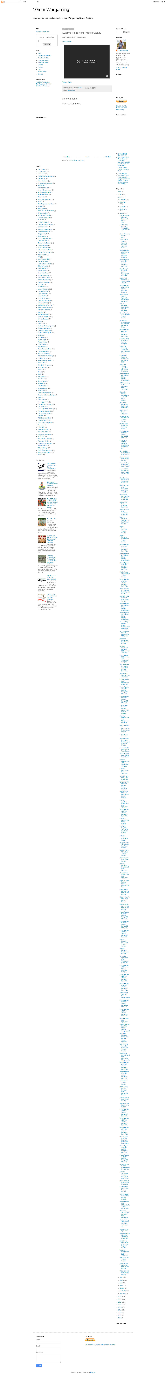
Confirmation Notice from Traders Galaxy (124, 1189)
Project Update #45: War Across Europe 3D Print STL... (124, 333)
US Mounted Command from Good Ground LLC (124, 405)
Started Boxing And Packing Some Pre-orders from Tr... (124, 1223)
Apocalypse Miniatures (45, 183)
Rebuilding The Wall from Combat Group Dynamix (124, 785)
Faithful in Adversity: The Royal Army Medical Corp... (125, 350)
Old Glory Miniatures (44, 328)
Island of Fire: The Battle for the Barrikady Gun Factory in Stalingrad (52, 539)
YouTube (40, 67)
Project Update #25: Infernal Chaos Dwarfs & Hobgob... (124, 254)
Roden (40, 374)
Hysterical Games (43, 275)
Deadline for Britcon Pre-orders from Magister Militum (124, 1244)
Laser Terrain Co (43, 298)
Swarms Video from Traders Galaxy (124, 859)
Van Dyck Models (43, 432)
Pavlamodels (42, 346)
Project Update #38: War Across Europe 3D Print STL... (124, 915)
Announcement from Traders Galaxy (124, 458)
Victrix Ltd (41, 436)
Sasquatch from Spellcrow (124, 1230)
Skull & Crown (42, 386)
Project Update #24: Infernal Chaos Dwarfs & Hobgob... (124, 289)
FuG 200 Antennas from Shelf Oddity (124, 838)
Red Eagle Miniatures (44, 365)
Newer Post (66, 157)
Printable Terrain (43, 358)
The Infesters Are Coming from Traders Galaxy (124, 892)
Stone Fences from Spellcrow (124, 412)
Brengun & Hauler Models (46, 211)
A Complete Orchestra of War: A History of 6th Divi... (125, 280)
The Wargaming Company (46, 409)
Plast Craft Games (43, 353)
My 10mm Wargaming (43, 82)
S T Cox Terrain (42, 376)
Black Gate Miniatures (44, 199)
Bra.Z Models (42, 208)
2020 (120, 194)
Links (39, 69)
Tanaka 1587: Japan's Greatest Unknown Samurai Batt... (124, 244)
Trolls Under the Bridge (45, 422)
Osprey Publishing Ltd (44, 333)
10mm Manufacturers (44, 55)
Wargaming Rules (43, 60)
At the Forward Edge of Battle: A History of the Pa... (124, 884)
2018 (120, 1297)
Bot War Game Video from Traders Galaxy (124, 853)
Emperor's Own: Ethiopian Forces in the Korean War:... (124, 219)
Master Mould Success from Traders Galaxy (125, 574)
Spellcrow (41, 390)
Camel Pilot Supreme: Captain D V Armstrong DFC (124, 359)
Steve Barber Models (44, 393)
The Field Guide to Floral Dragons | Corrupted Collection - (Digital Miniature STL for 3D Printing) (124, 161)
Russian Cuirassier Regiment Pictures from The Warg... (124, 649)
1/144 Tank (41, 174)
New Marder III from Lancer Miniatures (124, 1182)
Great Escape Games (44, 264)
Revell (40, 372)
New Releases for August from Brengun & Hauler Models (125, 742)
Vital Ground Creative (44, 438)
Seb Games (41, 379)
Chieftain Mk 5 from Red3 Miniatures (124, 777)
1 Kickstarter (41, 169)
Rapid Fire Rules (52, 519)
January (122, 1293)
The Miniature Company (45, 404)
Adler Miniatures (43, 181)
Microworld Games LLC (45, 305)
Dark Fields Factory (44, 231)
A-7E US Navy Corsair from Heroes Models (124, 1196)
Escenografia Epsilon (44, 243)
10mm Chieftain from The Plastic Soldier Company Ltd (125, 1028)
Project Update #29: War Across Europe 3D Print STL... (124, 1113)
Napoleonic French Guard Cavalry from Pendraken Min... (125, 324)
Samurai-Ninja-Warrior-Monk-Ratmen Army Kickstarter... (125, 625)
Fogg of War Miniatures (45, 252)
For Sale (40, 65)
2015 (120, 1305)
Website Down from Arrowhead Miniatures (124, 512)
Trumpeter (41, 425)
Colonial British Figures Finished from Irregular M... (125, 1166)
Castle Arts (41, 220)
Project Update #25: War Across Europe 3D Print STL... (124, 1158)
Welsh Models (42, 445)
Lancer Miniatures (43, 289)
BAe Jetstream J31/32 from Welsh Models (51, 577)
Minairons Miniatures (44, 307)
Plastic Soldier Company (45, 356)
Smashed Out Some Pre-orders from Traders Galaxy (124, 1048)
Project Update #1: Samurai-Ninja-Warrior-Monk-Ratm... (125, 616)
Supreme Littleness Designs (46, 395)
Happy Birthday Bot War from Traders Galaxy (124, 418)
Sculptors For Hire (43, 58)
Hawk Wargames (43, 268)
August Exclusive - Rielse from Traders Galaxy (124, 943)
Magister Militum (43, 303)
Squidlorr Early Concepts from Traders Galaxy (124, 598)
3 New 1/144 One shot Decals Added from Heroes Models (124, 709)
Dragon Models (42, 234)
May (121, 1283)
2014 (120, 1307)
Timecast (40, 415)
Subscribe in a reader (42, 32)
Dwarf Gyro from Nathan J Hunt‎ (125, 235)
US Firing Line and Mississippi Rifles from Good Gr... (124, 489)
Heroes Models (42, 270)
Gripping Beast (42, 266)
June (121, 1280)
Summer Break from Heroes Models (124, 1105)
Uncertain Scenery (43, 429)
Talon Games (42, 399)
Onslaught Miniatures (44, 330)
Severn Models (42, 381)
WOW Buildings (42, 448)
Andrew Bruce (123, 50)
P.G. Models (41, 337)
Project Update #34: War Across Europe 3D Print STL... (124, 987)
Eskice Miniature (43, 245)
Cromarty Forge (42, 227)
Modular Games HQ (44, 314)
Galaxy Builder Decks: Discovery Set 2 (123, 169)
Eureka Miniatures (43, 247)
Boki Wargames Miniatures (46, 204)
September (123, 209)
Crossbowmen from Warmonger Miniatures (124, 682)
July (121, 1277)
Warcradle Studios (43, 441)
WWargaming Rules (44, 452)
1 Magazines (42, 171)
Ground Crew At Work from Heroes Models (124, 899)
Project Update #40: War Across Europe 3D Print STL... (124, 699)
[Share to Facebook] (93, 88)
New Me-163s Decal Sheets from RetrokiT (125, 452)
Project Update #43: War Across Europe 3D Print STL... (124, 566)
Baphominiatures (43, 194)
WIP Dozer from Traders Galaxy (124, 1259)
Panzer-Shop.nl (42, 342)
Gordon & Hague (43, 261)
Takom (40, 397)
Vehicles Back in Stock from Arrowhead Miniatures (125, 1236)
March (122, 1288)
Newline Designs (43, 319)
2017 (120, 1299)
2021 (120, 192)
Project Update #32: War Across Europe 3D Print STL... (124, 1013)
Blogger (92, 1372)
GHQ (39, 257)
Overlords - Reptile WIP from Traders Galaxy (124, 641)
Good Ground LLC (43, 259)
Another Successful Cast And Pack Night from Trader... (124, 1175)
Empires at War (42, 241)
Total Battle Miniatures (44, 418)
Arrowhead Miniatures (44, 192)
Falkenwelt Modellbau (44, 250)
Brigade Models (43, 213)
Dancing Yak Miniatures (45, 229)
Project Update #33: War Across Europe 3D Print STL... (124, 1003)
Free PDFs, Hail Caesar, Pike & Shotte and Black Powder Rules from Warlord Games (52, 503)
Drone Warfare (122, 173)
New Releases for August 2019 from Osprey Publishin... (124, 668)
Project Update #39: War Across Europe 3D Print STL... (124, 813)
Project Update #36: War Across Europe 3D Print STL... (124, 934)
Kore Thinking (42, 287)
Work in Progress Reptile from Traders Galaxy (124, 539)
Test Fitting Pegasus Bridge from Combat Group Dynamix (124, 1038)
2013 (120, 1310)
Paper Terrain (42, 344)
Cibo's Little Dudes (43, 222)
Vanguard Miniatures (44, 434)
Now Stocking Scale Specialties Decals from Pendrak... (124, 298)
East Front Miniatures (42, 86)
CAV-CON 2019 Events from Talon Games (125, 749)
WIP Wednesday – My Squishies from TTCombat (125, 386)
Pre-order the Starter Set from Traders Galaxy (124, 1266)
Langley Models (43, 291)
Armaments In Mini (43, 188)
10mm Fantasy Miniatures (46, 176)
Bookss (40, 206)
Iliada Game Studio (44, 277)
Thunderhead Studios (44, 413)
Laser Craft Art (42, 296)
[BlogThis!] (89, 88)
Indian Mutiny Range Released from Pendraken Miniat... (124, 1091)
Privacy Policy (42, 72)
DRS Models (42, 236)
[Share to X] (91, 88)
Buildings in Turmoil (44, 215)
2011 (120, 1315)
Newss (40, 321)
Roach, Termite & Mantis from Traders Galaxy (125, 315)
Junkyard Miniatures (44, 282)
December (123, 199)
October (122, 206)
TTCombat (41, 427)
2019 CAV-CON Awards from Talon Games (125, 755)
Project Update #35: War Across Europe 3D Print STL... (124, 978)
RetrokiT (40, 370)
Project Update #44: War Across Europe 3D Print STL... (124, 434)
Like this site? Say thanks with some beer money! (121, 108)
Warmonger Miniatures (45, 443)
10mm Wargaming (51, 9)
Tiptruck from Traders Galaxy (124, 1082)
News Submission (43, 62)
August (122, 213)
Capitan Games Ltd (44, 218)
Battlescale (41, 197)
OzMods (40, 335)
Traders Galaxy (67, 82)
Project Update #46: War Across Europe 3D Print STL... (124, 263)
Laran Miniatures (43, 294)
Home (87, 157)
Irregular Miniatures (44, 280)
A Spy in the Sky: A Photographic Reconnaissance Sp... (125, 728)
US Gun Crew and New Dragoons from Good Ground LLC (124, 1140)
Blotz (39, 201)
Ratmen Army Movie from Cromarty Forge (124, 426)
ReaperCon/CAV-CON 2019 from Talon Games (124, 845)
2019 (120, 197)
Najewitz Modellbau (44, 317)
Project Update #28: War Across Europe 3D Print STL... (124, 1122)
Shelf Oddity (41, 383)
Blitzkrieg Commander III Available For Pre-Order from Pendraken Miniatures (51, 560)
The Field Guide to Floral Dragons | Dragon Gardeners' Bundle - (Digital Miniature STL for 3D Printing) (124, 180)
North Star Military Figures (46, 326)
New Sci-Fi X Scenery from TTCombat (125, 675)
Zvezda (40, 455)
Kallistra (40, 284)
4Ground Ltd (42, 178)
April (121, 1285)
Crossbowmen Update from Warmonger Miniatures (124, 480)
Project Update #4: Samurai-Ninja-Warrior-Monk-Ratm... (125, 377)
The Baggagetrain (43, 402)
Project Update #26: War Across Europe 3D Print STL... (124, 1149)
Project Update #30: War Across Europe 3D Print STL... (124, 1075)
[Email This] (86, 88)
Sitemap (40, 74)
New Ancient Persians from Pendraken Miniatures (125, 497)
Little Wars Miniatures (44, 300)
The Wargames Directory (43, 84)
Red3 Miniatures (43, 367)
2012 (120, 1312)
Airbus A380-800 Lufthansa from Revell (124, 504)
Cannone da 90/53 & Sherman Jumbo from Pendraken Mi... (124, 444)
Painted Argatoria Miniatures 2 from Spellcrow (124, 804)
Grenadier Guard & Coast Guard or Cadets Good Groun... (124, 396)
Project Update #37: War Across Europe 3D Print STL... (124, 924)
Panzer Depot (42, 340)
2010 (120, 1318)
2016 (120, 1302)
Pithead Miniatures (43, 351)
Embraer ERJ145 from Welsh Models (124, 821)
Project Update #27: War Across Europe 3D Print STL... (124, 1131)
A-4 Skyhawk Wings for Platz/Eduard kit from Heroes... (124, 794)
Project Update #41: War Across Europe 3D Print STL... (124, 690)
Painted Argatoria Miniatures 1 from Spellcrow (124, 867)
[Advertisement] (47, 101)
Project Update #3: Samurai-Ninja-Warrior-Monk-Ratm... (125, 557)
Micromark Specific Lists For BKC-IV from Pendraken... (124, 1214)
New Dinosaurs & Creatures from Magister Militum (125, 591)
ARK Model (41, 185)
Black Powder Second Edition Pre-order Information (51, 597)
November (123, 202)
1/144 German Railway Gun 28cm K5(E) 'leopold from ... (124, 472)
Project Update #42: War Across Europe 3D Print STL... (124, 548)
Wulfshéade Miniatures (45, 450)
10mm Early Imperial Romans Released (52, 483)
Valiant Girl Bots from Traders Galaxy (124, 1272)
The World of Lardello (44, 411)
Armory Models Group (44, 190)
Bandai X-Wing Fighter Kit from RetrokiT (125, 464)
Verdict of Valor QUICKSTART (122, 154)
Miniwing (40, 312)
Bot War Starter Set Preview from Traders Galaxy (124, 907)
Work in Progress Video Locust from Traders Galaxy (124, 520)
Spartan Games (42, 388)
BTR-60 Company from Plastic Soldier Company (124, 307)
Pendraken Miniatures (44, 349)
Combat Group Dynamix (45, 224)
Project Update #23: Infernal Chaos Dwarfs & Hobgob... (124, 968)
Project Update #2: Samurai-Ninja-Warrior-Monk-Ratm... (125, 607)
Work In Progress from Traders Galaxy (124, 951)
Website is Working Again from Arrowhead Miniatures (124, 368)
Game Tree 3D (42, 254)
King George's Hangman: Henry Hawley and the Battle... (124, 272)
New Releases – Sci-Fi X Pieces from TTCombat (125, 633)
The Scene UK (42, 406)
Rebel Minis (41, 362)
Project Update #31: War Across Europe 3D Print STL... (124, 1066)
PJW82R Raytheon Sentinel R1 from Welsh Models (124, 829)
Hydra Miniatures (43, 273)
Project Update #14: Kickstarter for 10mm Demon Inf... (125, 1205)
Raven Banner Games (44, 360)
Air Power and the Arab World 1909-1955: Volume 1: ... (125, 228)
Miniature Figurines (44, 310)
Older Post (108, 157)
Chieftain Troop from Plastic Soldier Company (124, 341)
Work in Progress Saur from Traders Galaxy (123, 530)
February (123, 1291)
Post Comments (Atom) (78, 160)
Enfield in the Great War (124, 735)
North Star (41, 323)
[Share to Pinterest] (95, 88)
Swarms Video (67, 41)
